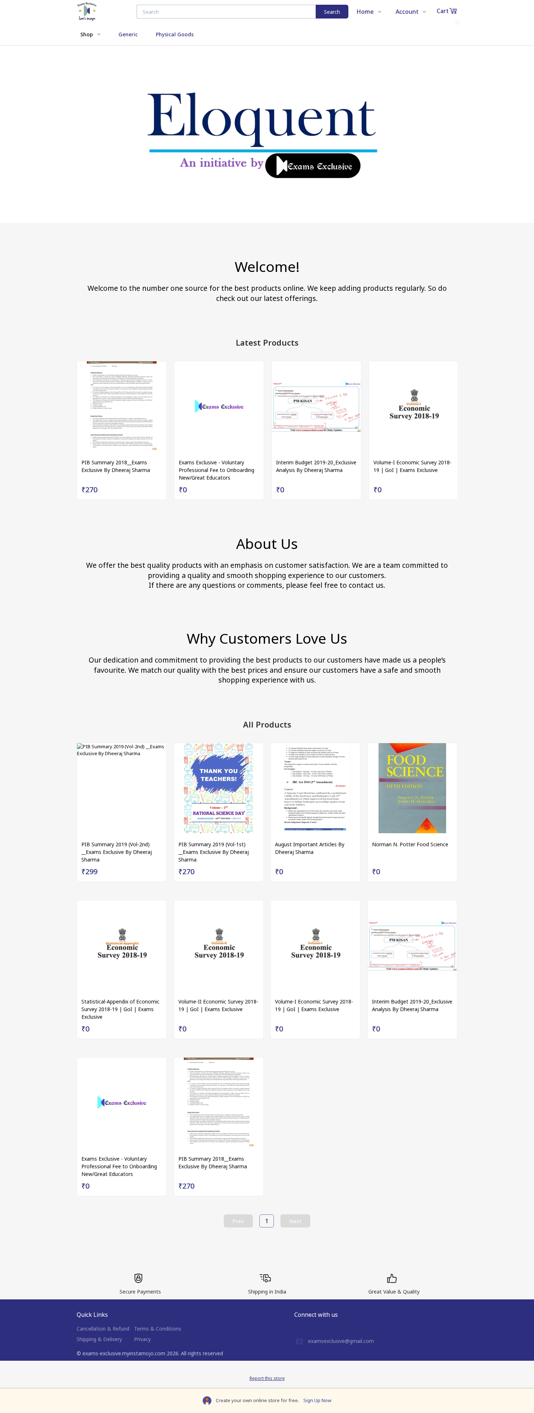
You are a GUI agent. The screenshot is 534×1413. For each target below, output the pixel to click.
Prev (238, 1221)
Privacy (142, 1339)
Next (295, 1221)
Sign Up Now (317, 1400)
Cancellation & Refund (103, 1328)
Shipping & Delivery (99, 1339)
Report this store (267, 1378)
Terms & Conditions (157, 1328)
